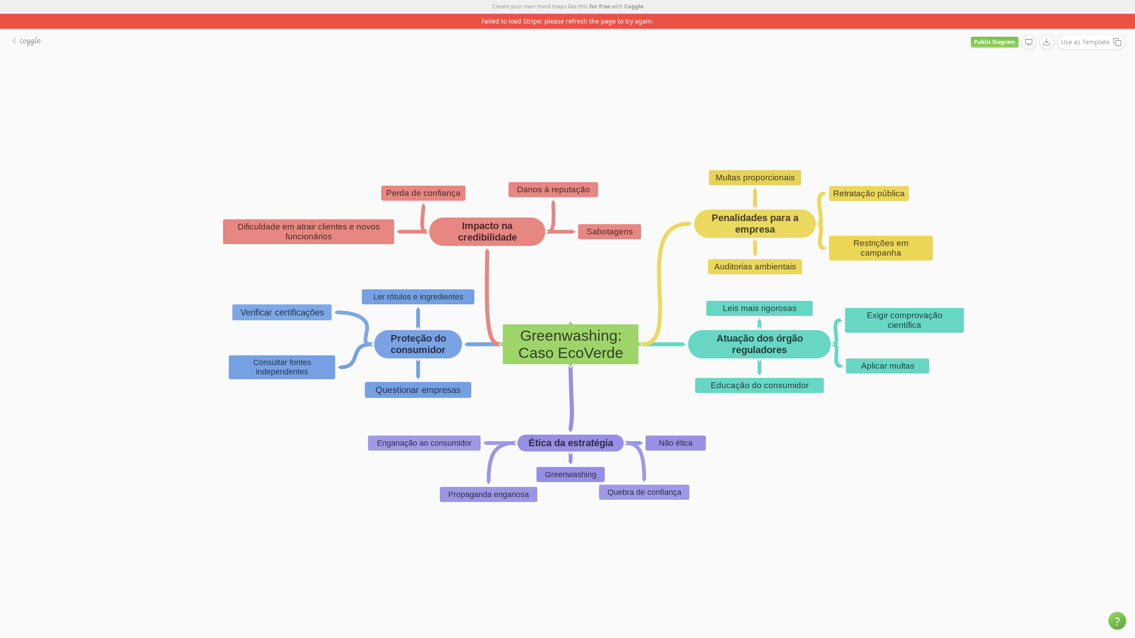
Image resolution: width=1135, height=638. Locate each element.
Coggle (633, 6)
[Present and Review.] (1029, 42)
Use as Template (1085, 42)
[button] (1117, 621)
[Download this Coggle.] (1047, 42)
